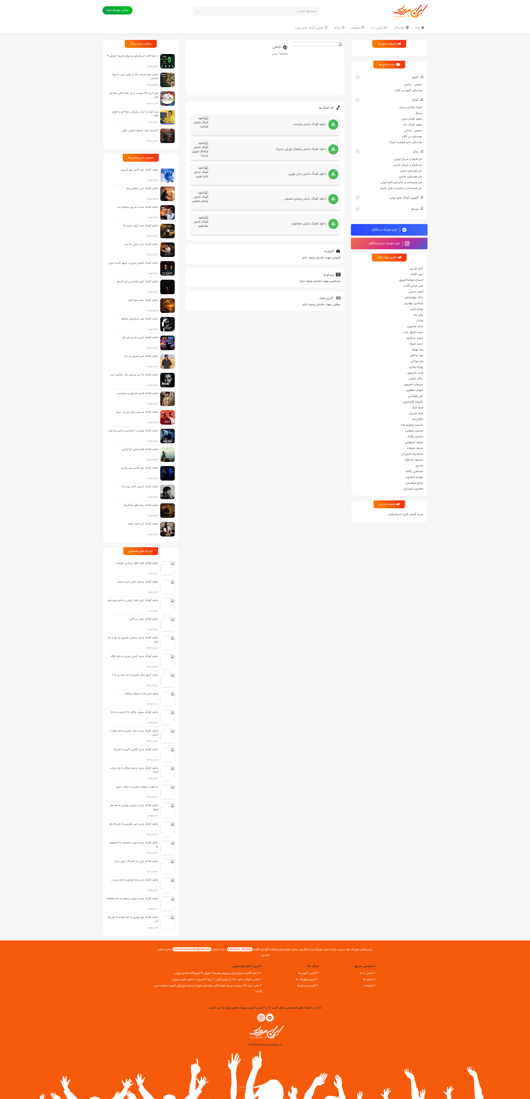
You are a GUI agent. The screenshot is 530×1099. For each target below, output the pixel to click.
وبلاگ (337, 28)
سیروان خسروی (413, 384)
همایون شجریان (413, 489)
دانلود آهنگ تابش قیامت (309, 124)
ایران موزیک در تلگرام (385, 230)
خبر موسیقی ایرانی (411, 171)
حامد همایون (415, 326)
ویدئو (414, 209)
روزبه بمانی (416, 367)
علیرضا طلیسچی (413, 402)
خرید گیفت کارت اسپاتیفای (406, 514)
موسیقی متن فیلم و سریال (405, 142)
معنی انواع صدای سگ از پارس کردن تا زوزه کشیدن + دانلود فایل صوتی (215, 979)
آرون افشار (416, 274)
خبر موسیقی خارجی (410, 176)
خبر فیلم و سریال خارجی (407, 165)
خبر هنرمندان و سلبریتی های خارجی (400, 188)
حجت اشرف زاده (413, 332)
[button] (357, 77)
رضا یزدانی (417, 361)
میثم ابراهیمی (414, 483)
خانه (418, 28)
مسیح (419, 466)
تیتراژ (419, 113)
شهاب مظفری (414, 390)
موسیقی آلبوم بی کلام (408, 90)
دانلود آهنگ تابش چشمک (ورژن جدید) (301, 149)
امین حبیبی (416, 292)
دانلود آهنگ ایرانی (411, 119)
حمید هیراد (416, 344)
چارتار (419, 321)
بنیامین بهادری (414, 303)
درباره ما (368, 979)
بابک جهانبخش (413, 297)
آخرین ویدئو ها (306, 986)
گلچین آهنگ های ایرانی (309, 28)
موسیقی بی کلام (412, 136)
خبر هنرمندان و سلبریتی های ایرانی (401, 182)
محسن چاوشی (414, 431)
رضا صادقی (416, 355)
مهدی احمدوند (414, 477)
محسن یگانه (415, 437)
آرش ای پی (416, 268)
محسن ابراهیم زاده (412, 425)
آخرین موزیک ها (306, 979)
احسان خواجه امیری (411, 280)
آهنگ (415, 100)
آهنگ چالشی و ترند (410, 107)
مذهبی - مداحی (413, 85)
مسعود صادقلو (414, 460)
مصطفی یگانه (414, 471)
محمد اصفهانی (414, 442)
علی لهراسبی (415, 396)
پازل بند (418, 315)
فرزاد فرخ (417, 408)
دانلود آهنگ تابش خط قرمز (309, 224)
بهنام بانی (417, 309)
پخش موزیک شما (117, 10)
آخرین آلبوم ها (307, 973)
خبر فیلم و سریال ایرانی (408, 159)
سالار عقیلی (416, 379)
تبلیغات (356, 28)
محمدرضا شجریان (412, 454)
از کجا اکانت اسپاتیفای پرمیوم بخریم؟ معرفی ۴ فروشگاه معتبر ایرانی (216, 973)
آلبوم (415, 77)
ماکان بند (417, 419)
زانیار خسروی (415, 373)
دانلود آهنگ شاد (412, 125)
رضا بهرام (417, 350)
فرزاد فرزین (416, 413)
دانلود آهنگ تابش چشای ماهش (305, 199)
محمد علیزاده (415, 448)
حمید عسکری (415, 338)
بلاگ (415, 152)
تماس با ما (377, 28)
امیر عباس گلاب (413, 286)
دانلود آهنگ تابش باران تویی (307, 174)
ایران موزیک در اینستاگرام (384, 243)
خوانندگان (399, 28)
